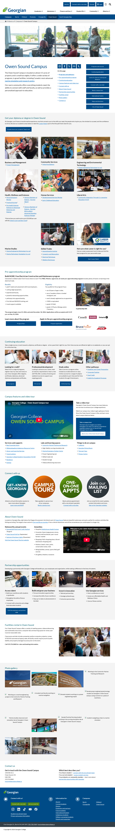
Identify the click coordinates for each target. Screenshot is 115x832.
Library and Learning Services (15, 451)
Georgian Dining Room (85, 448)
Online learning (65, 384)
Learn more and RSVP (17, 505)
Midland (24, 17)
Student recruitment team (19, 814)
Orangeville (42, 17)
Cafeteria (81, 445)
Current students (61, 804)
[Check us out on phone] (79, 66)
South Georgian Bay (65, 17)
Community (93, 11)
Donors (58, 806)
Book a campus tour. (44, 505)
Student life (80, 11)
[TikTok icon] (24, 809)
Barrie (17, 17)
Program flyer (21, 323)
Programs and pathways (66, 74)
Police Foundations (48, 164)
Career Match (43, 123)
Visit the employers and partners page (17, 611)
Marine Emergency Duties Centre (52, 451)
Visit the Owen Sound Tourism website (17, 540)
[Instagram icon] (13, 809)
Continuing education (65, 80)
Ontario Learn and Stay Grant (18, 220)
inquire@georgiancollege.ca (13, 781)
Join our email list (33, 804)
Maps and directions (97, 101)
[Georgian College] (14, 10)
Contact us (62, 100)
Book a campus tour (97, 90)
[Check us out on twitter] (69, 66)
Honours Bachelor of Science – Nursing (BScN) (30, 200)
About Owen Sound (65, 89)
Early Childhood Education (50, 200)
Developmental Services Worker (52, 197)
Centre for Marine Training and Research (97, 78)
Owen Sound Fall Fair (13, 534)
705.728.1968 (32, 824)
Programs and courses (97, 66)
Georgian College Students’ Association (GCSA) (21, 457)
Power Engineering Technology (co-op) (90, 167)
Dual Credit (91, 375)
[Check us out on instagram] (60, 66)
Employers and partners (63, 808)
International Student (62, 813)
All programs (10, 384)
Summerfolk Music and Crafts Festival (18, 529)
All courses (37, 384)
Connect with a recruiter (79, 4)
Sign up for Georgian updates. (98, 505)
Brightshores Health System (50, 529)
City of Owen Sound (97, 107)
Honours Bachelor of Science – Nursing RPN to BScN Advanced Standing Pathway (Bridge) (30, 211)
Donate (92, 4)
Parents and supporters (63, 819)
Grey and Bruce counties (40, 522)
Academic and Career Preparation (97, 369)
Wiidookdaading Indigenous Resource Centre (20, 448)
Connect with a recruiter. (71, 505)
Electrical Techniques (48, 257)
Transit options (11, 454)
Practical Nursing (11, 202)
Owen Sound (53, 17)
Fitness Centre (82, 454)
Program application (56, 323)
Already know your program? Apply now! (18, 129)
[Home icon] (5, 21)
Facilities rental (63, 95)
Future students (61, 810)
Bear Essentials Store (12, 445)
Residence (9, 460)
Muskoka (33, 17)
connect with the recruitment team (84, 773)
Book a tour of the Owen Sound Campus (93, 433)
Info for (66, 4)
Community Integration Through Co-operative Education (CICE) (92, 198)
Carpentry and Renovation (50, 254)
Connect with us (64, 86)
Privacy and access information (20, 816)
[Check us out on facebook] (64, 66)
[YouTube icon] (30, 809)
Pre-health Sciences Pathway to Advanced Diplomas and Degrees (13, 209)
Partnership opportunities (67, 92)
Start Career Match (93, 259)
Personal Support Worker (11, 198)
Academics (37, 11)
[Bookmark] (106, 4)
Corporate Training (93, 372)
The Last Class (82, 451)
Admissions (50, 11)
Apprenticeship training (49, 251)
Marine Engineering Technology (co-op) (18, 251)
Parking (8, 462)
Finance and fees (65, 11)
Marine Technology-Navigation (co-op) (18, 254)
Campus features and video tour (69, 83)
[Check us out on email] (74, 66)
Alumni (58, 802)
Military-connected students (64, 817)
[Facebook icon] (35, 809)
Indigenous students (62, 815)
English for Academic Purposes (96, 378)
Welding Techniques (48, 260)
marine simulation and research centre (19, 81)
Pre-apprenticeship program (67, 77)
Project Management (12, 165)
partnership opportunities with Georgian (71, 779)
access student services (81, 775)
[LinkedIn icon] (18, 809)
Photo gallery (63, 97)
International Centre (97, 96)
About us (106, 11)
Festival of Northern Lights (14, 537)
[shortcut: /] (110, 4)
